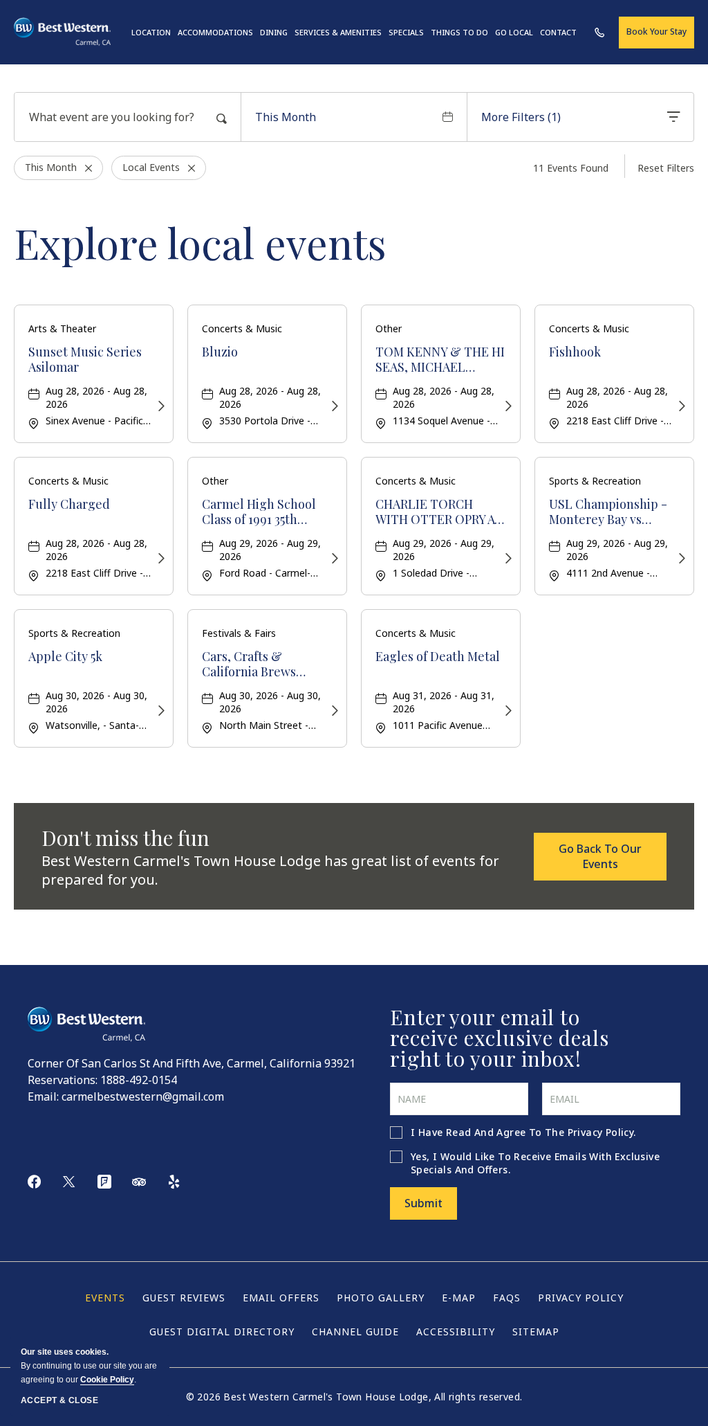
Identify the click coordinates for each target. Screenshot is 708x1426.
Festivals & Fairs (239, 633)
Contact (558, 32)
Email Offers (281, 1297)
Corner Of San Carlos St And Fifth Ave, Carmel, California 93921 (191, 1063)
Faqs (507, 1297)
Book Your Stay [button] (656, 31)
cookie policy (107, 1379)
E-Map (459, 1297)
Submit (423, 1203)
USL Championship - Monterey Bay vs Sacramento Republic (610, 512)
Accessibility (455, 1331)
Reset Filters (665, 167)
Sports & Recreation (595, 480)
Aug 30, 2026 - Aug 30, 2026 (96, 702)
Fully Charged (69, 504)
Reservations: (62, 1079)
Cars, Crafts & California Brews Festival (249, 664)
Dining (274, 32)
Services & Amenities (338, 32)
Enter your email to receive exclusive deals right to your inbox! (499, 1038)
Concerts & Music (242, 328)
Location (151, 32)
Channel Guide (355, 1331)
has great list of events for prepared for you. (270, 870)
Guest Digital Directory (222, 1331)
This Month (285, 117)
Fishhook (575, 352)
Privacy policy (581, 1297)
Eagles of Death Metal (437, 657)
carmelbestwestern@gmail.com (143, 1096)
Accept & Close (59, 1400)
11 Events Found (570, 167)
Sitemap (535, 1331)
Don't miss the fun (125, 837)
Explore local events (200, 242)
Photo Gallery (381, 1297)
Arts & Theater (62, 328)
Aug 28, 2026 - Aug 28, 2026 (96, 397)
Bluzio (220, 352)
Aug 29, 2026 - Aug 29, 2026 (270, 549)
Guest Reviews (183, 1297)
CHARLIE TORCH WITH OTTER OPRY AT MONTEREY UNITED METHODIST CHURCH (439, 512)
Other (388, 328)
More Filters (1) (521, 117)
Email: (43, 1096)
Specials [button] (406, 32)
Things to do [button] (459, 32)
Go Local (514, 32)
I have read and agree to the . (523, 1132)
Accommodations (215, 32)
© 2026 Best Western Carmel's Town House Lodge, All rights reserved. (354, 1396)
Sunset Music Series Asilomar (85, 359)
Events (105, 1297)
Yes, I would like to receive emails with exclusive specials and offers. (535, 1163)
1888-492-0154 (138, 1079)
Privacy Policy (601, 1132)
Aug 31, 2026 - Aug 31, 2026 (443, 702)
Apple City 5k (65, 657)
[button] (600, 857)
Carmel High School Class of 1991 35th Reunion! (259, 512)
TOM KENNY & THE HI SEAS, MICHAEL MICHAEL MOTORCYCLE (440, 359)
